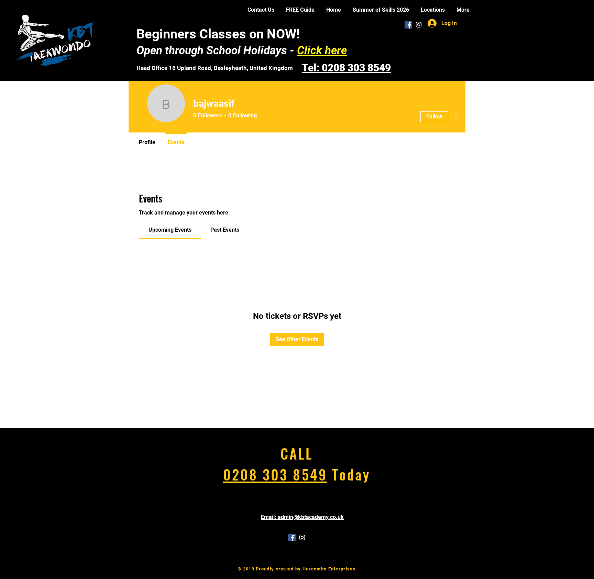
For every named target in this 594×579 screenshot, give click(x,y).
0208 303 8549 (275, 474)
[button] (433, 10)
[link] (169, 230)
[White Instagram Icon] (418, 24)
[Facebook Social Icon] (408, 24)
